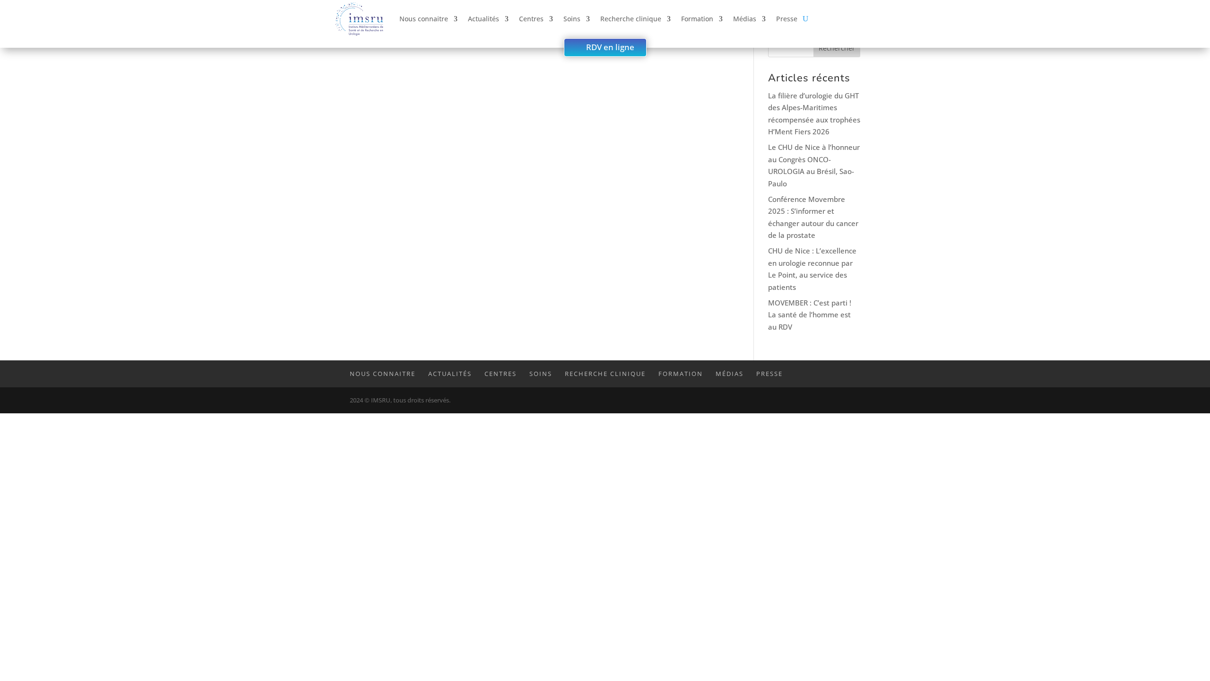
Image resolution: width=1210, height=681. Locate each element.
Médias (744, 18)
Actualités (483, 18)
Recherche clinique (630, 18)
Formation (697, 18)
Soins (571, 18)
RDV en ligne (610, 47)
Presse (786, 18)
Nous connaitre (423, 18)
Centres (531, 18)
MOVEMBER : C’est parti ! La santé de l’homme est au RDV (809, 315)
